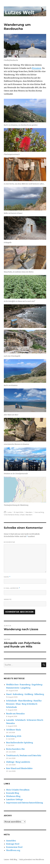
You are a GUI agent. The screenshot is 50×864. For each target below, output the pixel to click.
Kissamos (36, 68)
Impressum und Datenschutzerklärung (24, 802)
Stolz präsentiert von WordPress (31, 860)
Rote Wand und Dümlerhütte (19, 768)
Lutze (9, 512)
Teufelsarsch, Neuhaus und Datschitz (23, 755)
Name (7, 577)
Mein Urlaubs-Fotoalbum (17, 790)
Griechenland (9, 515)
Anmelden (11, 840)
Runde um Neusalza (15, 713)
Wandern (28, 512)
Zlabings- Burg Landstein (18, 762)
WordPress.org (13, 850)
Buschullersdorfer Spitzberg (19, 742)
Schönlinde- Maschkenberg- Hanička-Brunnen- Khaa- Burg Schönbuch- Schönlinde (24, 704)
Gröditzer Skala (13, 730)
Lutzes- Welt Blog (10, 860)
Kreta (17, 515)
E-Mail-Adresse (12, 588)
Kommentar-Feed (14, 847)
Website (8, 599)
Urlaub (22, 515)
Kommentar (9, 542)
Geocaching (39, 512)
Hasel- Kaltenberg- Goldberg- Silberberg (25, 694)
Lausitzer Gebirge (14, 799)
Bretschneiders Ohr (15, 749)
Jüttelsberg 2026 (13, 736)
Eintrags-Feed (12, 844)
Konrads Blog (12, 793)
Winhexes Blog (13, 796)
